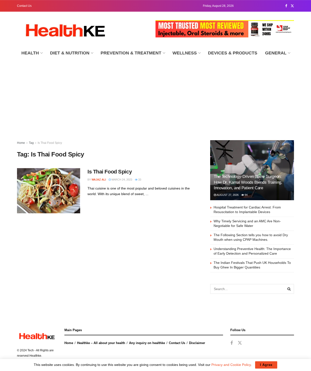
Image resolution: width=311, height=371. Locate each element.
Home (21, 143)
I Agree (266, 365)
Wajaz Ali (99, 179)
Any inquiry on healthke (147, 343)
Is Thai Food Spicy (50, 143)
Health (30, 53)
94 (246, 194)
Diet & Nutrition (69, 53)
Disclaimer (197, 343)
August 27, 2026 (227, 194)
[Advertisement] (155, 96)
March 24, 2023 (121, 179)
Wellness (185, 53)
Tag (31, 143)
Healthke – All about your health (101, 343)
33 (139, 179)
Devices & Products (232, 53)
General (275, 53)
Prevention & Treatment (131, 53)
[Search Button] (289, 289)
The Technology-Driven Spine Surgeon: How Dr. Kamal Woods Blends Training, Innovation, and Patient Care (248, 182)
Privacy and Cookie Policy (231, 365)
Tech (30, 350)
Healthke (35, 355)
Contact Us (24, 6)
